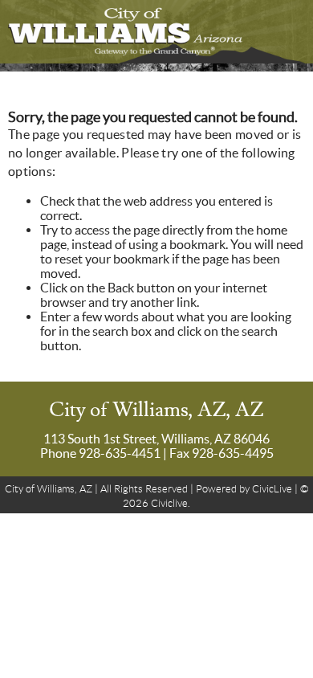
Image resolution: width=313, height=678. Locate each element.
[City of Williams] (156, 31)
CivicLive (272, 489)
